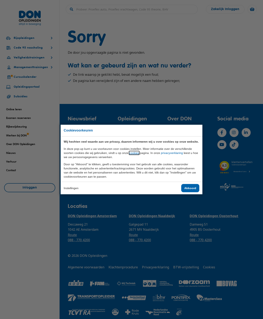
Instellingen (71, 188)
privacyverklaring (172, 153)
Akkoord (190, 188)
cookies (134, 153)
